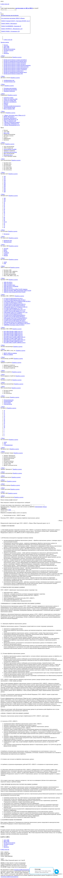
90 (4, 220)
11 (4, 412)
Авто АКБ (6, 46)
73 (4, 226)
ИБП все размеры (8, 354)
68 (4, 212)
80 (4, 217)
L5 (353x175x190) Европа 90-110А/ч (13, 298)
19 (4, 421)
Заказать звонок (5, 42)
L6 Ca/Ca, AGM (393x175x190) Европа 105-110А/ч (17, 323)
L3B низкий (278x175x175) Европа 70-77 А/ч (15, 312)
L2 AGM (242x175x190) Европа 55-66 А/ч (15, 304)
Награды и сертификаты (10, 101)
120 (5, 176)
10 (4, 410)
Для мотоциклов (8, 401)
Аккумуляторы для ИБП (10, 149)
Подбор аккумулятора (9, 49)
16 (4, 419)
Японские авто (8, 242)
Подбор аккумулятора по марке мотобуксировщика (17, 65)
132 (5, 177)
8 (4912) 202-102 (5, 4)
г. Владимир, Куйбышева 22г (11, 123)
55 (4, 208)
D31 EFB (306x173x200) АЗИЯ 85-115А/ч (14, 342)
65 (4, 210)
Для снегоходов (8, 404)
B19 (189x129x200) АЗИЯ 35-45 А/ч (13, 331)
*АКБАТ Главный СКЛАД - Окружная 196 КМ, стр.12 (15, 21)
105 (5, 199)
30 (4, 427)
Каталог (6, 45)
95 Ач (5, 221)
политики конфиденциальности (22, 869)
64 (4, 224)
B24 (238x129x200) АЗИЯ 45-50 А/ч (13, 332)
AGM (5, 262)
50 (4, 206)
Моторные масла (8, 155)
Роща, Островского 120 (10, 121)
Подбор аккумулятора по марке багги (13, 71)
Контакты (6, 53)
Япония (6, 255)
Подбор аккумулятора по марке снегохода (15, 64)
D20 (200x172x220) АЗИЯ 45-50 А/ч (13, 334)
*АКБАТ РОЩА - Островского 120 (10, 31)
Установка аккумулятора (10, 88)
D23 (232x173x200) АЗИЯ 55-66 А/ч (13, 335)
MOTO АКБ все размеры (10, 353)
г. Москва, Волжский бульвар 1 (12, 122)
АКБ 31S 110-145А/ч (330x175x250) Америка (15, 289)
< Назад (3, 55)
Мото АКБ (6, 47)
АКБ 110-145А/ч (8, 282)
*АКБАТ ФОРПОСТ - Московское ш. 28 (11, 28)
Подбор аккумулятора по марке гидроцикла (15, 69)
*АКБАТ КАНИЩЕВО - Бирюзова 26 (11, 26)
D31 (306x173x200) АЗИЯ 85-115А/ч (13, 341)
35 (4, 202)
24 (4, 426)
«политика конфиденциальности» (9, 876)
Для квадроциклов (8, 400)
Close (9, 509)
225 (5, 187)
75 (4, 215)
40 (4, 203)
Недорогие (6, 234)
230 (5, 189)
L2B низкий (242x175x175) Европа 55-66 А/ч (15, 306)
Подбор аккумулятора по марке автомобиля (15, 59)
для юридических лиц (9, 81)
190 (5, 186)
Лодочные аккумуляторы (10, 152)
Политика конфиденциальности (12, 106)
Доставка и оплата (8, 50)
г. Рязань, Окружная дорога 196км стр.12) (14, 115)
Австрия (6, 248)
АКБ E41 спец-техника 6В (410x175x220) (14, 292)
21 (4, 424)
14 (4, 416)
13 (4, 414)
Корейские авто (8, 240)
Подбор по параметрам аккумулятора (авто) (15, 61)
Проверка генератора (9, 91)
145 (5, 182)
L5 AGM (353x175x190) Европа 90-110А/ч (15, 319)
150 (5, 183)
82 (4, 227)
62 (4, 223)
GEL (5, 443)
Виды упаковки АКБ (9, 108)
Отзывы (6, 104)
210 (5, 190)
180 (5, 184)
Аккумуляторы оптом (9, 107)
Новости (6, 103)
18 (4, 420)
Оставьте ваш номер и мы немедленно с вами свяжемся (15, 505)
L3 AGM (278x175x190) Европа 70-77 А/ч (15, 309)
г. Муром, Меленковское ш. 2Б (12, 125)
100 (5, 198)
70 (4, 213)
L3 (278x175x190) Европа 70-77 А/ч (13, 308)
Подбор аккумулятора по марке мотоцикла (15, 62)
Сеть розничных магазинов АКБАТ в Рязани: (13, 18)
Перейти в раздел (17, 57)
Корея (5, 250)
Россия (5, 251)
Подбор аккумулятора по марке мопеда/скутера (16, 66)
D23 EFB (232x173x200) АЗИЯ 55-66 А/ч (14, 337)
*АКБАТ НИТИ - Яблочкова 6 (9, 23)
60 (4, 209)
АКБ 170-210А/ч (8, 283)
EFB (5, 263)
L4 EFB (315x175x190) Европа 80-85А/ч (14, 316)
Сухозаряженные (8, 445)
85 (4, 219)
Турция (6, 254)
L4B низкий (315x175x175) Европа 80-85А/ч (15, 318)
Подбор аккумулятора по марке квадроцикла (15, 68)
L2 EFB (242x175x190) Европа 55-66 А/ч (14, 305)
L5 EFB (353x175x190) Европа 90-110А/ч (14, 320)
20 (4, 423)
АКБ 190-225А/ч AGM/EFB (11, 286)
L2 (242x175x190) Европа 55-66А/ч (13, 302)
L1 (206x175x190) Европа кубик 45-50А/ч (15, 300)
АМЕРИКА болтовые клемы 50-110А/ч (14, 324)
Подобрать (3, 508)
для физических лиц (9, 80)
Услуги (5, 51)
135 (5, 179)
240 (5, 191)
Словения (6, 252)
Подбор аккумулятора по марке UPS (13, 73)
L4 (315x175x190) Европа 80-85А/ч (13, 313)
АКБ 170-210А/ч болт (9, 285)
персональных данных (41, 506)
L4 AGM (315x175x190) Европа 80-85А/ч (14, 315)
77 (4, 216)
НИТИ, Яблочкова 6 (9, 116)
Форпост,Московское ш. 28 (11, 119)
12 (4, 413)
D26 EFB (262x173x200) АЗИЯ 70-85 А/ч (14, 339)
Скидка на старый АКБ (10, 100)
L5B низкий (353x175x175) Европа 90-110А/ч (16, 322)
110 (4, 201)
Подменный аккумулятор (10, 89)
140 (5, 180)
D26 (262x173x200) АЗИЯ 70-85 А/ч (13, 338)
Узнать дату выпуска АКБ (10, 99)
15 (4, 417)
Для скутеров (7, 402)
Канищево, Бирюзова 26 (10, 118)
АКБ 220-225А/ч (8, 287)
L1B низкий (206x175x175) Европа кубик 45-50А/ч (17, 301)
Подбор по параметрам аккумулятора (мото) (15, 72)
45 (4, 205)
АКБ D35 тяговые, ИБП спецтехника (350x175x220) (17, 290)
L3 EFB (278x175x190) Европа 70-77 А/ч (14, 311)
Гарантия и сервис (8, 97)
